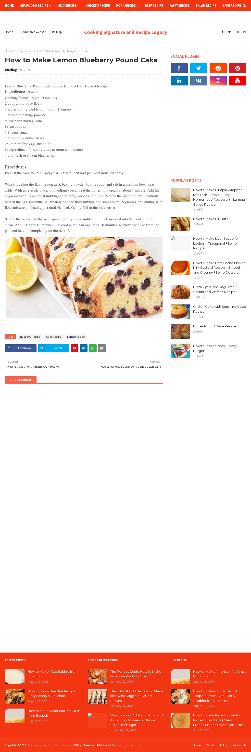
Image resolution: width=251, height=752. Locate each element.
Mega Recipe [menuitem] (66, 5)
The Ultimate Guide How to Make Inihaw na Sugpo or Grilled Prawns (136, 696)
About (210, 745)
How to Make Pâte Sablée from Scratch (52, 673)
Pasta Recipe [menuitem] (179, 5)
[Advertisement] (208, 135)
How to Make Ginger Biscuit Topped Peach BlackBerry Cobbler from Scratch (215, 696)
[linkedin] (179, 80)
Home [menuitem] (9, 5)
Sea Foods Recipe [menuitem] (34, 5)
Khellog (11, 70)
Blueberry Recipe (29, 336)
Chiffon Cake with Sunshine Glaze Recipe (219, 309)
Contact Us (239, 745)
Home (9, 32)
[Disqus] (84, 454)
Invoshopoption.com (128, 745)
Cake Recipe (53, 336)
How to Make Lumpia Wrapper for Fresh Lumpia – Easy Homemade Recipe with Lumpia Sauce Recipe (219, 197)
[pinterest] (244, 32)
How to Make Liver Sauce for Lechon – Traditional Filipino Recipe (216, 243)
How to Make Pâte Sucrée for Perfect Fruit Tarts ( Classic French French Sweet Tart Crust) (219, 720)
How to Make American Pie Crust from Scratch (53, 713)
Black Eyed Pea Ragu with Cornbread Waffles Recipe (214, 289)
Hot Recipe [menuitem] (17, 17)
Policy (223, 745)
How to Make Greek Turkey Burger (215, 348)
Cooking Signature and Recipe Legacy (125, 32)
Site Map (56, 32)
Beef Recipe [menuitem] (154, 5)
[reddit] (218, 68)
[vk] (198, 80)
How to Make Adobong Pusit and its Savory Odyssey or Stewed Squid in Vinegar (136, 720)
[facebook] (222, 32)
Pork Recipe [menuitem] (126, 5)
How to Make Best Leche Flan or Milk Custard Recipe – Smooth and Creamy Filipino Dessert (219, 267)
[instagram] (237, 32)
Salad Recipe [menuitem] (206, 5)
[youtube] (237, 80)
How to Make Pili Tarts (210, 219)
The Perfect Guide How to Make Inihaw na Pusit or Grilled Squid (135, 673)
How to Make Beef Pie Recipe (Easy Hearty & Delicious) (51, 693)
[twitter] (229, 32)
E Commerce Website (32, 32)
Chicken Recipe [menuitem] (98, 5)
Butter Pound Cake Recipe (214, 326)
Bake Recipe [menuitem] (232, 5)
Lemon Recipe (24, 51)
